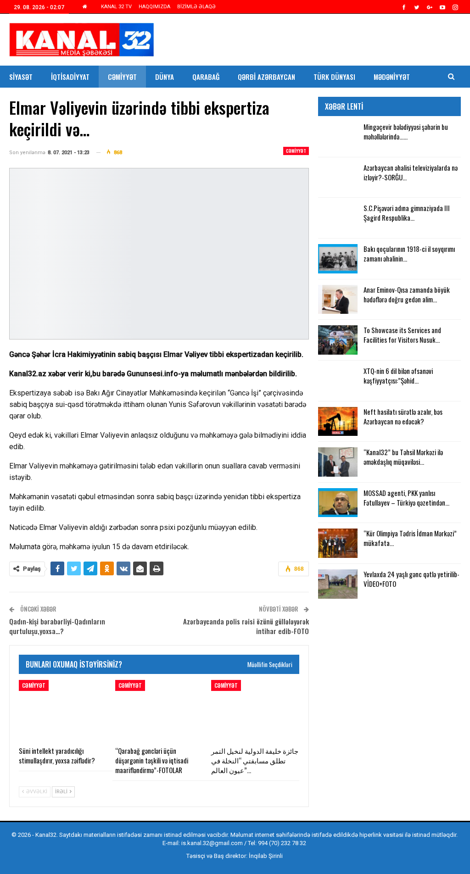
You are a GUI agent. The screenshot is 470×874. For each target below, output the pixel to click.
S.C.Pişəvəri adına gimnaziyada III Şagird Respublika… (407, 213)
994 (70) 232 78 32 (282, 843)
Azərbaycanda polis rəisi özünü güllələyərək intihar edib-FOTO (246, 626)
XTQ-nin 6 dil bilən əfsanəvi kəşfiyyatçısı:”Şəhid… (398, 375)
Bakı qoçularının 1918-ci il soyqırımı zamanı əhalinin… (409, 253)
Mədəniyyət (392, 77)
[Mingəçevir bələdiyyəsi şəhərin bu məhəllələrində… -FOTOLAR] (338, 136)
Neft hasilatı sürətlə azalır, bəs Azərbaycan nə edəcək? (403, 416)
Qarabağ (205, 77)
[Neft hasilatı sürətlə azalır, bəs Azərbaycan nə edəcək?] (338, 421)
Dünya (164, 77)
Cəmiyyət (122, 77)
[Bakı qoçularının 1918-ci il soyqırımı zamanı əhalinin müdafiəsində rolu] (338, 258)
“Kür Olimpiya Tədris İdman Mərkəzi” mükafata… (410, 538)
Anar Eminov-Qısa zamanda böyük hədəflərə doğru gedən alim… (407, 294)
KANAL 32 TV (116, 7)
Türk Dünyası (334, 77)
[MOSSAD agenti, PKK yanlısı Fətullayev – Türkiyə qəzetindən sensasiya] (338, 503)
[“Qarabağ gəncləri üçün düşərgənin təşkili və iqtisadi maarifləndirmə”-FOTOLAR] (159, 710)
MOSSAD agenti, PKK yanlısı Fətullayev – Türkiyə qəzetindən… (406, 497)
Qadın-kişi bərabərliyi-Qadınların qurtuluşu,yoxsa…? (57, 626)
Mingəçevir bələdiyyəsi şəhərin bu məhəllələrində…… (406, 131)
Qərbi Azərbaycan (266, 77)
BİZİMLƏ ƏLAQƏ (196, 7)
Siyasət (21, 77)
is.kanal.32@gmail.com (212, 843)
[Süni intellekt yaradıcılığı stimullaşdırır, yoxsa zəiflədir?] (63, 710)
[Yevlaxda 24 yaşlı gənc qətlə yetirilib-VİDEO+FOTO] (338, 584)
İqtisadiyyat (70, 77)
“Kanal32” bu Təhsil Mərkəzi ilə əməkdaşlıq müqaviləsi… (403, 457)
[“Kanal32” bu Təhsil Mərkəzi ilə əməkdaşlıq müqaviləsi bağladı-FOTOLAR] (338, 462)
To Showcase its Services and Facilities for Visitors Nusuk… (402, 335)
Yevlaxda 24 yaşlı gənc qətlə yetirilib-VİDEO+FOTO (411, 579)
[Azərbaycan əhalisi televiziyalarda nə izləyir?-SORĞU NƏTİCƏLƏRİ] (338, 177)
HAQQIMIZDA (154, 7)
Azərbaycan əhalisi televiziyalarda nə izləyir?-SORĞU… (411, 172)
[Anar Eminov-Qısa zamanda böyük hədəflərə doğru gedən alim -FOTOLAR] (338, 299)
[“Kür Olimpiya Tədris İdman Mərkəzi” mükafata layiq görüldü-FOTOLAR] (338, 543)
